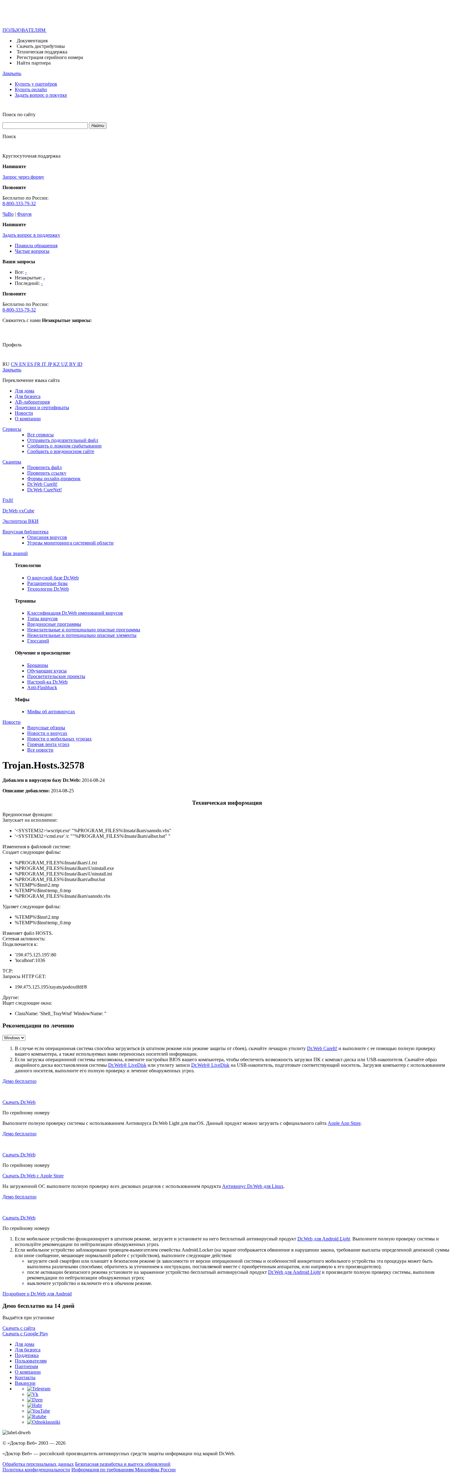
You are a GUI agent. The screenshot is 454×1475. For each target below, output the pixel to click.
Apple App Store (344, 1123)
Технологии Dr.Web (48, 588)
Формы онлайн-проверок (54, 478)
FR (38, 364)
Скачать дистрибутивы (41, 46)
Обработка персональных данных (38, 1464)
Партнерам (26, 1366)
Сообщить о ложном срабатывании (64, 445)
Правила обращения (36, 245)
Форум (24, 214)
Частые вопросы (32, 251)
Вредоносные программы (54, 624)
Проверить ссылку (46, 473)
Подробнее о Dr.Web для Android (37, 1293)
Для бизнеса (27, 396)
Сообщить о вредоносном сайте (60, 451)
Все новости (40, 749)
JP (50, 364)
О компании (28, 418)
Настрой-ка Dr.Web (47, 682)
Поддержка (27, 1355)
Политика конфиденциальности (36, 1469)
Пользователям (31, 1360)
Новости (24, 413)
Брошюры (37, 665)
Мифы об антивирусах (51, 711)
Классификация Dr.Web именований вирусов (75, 613)
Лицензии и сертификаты (42, 407)
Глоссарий (38, 640)
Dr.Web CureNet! (44, 489)
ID (79, 364)
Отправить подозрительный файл (62, 440)
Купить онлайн (31, 89)
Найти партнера (34, 63)
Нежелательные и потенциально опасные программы (83, 629)
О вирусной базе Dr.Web (53, 577)
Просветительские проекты (56, 676)
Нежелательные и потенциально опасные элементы (82, 635)
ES (30, 364)
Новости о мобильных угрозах (59, 738)
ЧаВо (8, 214)
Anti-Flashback (42, 687)
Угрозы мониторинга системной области (70, 542)
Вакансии (25, 1383)
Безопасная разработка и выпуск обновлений (122, 1464)
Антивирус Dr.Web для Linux (253, 1186)
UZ (65, 364)
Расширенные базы (47, 583)
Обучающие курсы (47, 670)
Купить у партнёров (36, 84)
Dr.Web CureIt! (42, 484)
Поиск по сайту (19, 114)
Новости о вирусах (47, 733)
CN (15, 364)
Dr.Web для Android (323, 1238)
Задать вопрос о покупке (41, 95)
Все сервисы (40, 434)
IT (45, 364)
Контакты (25, 1377)
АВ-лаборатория (32, 402)
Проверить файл (44, 467)
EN (23, 364)
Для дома (24, 390)
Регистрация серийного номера (50, 57)
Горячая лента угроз (48, 744)
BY (73, 364)
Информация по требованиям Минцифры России (123, 1469)
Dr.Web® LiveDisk (127, 1065)
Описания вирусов (47, 537)
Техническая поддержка (42, 51)
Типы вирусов (42, 618)
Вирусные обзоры (46, 727)
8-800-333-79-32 (19, 203)
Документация (32, 40)
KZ (57, 364)
